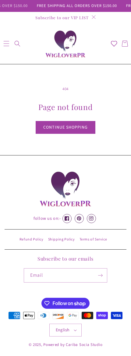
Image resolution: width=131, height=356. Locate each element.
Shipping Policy (61, 239)
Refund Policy (31, 239)
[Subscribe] (100, 275)
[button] (6, 43)
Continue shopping (65, 127)
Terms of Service (93, 239)
